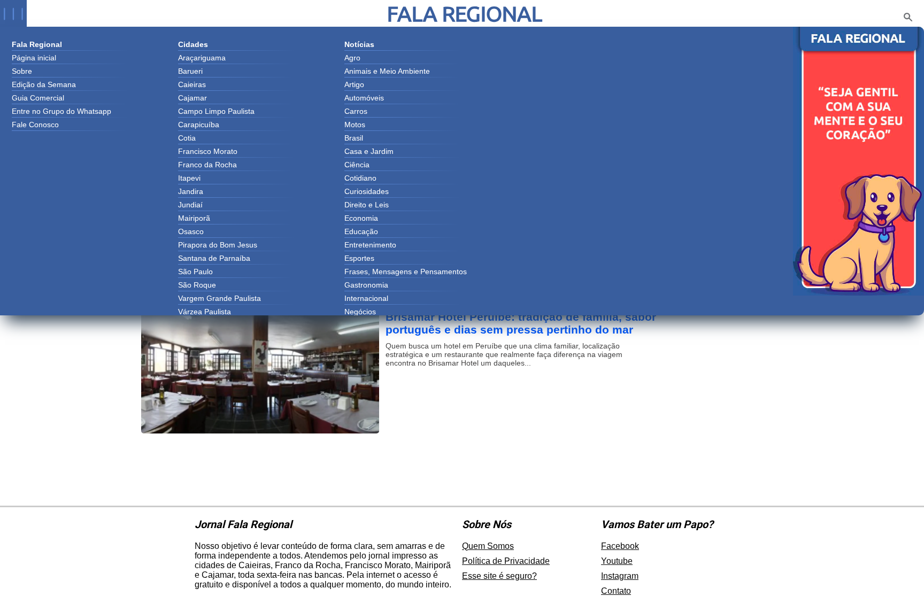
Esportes (359, 258)
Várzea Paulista (204, 311)
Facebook (620, 546)
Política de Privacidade (506, 560)
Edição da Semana (44, 84)
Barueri (190, 71)
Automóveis (364, 98)
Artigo (354, 84)
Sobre (22, 71)
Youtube (617, 560)
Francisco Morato (207, 151)
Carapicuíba (198, 124)
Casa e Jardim (369, 151)
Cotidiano (360, 178)
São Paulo (195, 271)
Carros (355, 111)
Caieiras (192, 84)
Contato (616, 590)
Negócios (360, 311)
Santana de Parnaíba (214, 258)
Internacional (366, 298)
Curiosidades (366, 191)
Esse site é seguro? (499, 575)
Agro (352, 57)
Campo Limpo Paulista (216, 111)
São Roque (197, 285)
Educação (361, 231)
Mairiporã (194, 218)
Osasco (191, 231)
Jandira (190, 191)
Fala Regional (464, 14)
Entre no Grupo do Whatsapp (61, 111)
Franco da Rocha (207, 164)
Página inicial (34, 57)
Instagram (619, 575)
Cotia (187, 138)
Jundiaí (190, 204)
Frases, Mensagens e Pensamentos (405, 271)
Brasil (353, 138)
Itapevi (189, 178)
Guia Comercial (38, 98)
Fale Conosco (35, 124)
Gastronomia (366, 285)
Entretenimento (370, 245)
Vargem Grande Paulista (219, 298)
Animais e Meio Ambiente (387, 71)
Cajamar (192, 98)
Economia (361, 218)
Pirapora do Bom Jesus (217, 245)
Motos (354, 124)
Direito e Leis (366, 204)
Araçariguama (202, 57)
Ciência (356, 164)
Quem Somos (488, 546)
